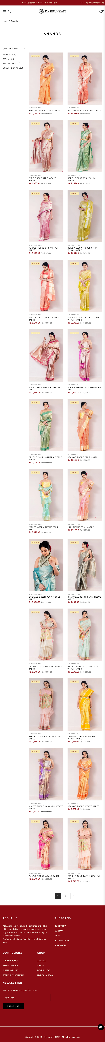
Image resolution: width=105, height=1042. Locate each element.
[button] (14, 49)
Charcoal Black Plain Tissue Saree (84, 598)
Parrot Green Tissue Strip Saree (44, 528)
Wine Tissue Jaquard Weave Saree (44, 388)
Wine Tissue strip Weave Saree (42, 179)
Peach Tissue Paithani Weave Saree (45, 737)
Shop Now (28, 3)
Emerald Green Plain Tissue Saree (45, 598)
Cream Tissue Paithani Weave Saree (45, 668)
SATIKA (8, 59)
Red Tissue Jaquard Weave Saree (44, 319)
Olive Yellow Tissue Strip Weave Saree (82, 249)
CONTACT (59, 931)
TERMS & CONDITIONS (13, 975)
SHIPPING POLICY (11, 970)
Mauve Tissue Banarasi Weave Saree (46, 807)
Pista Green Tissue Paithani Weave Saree (83, 668)
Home (5, 21)
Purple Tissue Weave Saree (44, 876)
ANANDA (9, 54)
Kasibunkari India (35, 108)
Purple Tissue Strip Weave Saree (44, 249)
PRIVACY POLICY (11, 960)
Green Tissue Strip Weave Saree (82, 179)
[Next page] (73, 896)
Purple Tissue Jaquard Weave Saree (85, 388)
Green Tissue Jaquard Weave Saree (45, 458)
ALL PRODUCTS (62, 940)
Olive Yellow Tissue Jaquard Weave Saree (84, 319)
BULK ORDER (61, 945)
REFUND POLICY (10, 965)
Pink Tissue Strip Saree (81, 527)
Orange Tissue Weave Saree (83, 806)
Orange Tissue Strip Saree (83, 457)
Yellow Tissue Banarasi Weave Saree (81, 737)
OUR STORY (60, 926)
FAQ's (57, 935)
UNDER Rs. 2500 (13, 68)
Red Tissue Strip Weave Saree (84, 111)
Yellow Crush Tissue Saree (44, 111)
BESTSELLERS (11, 63)
